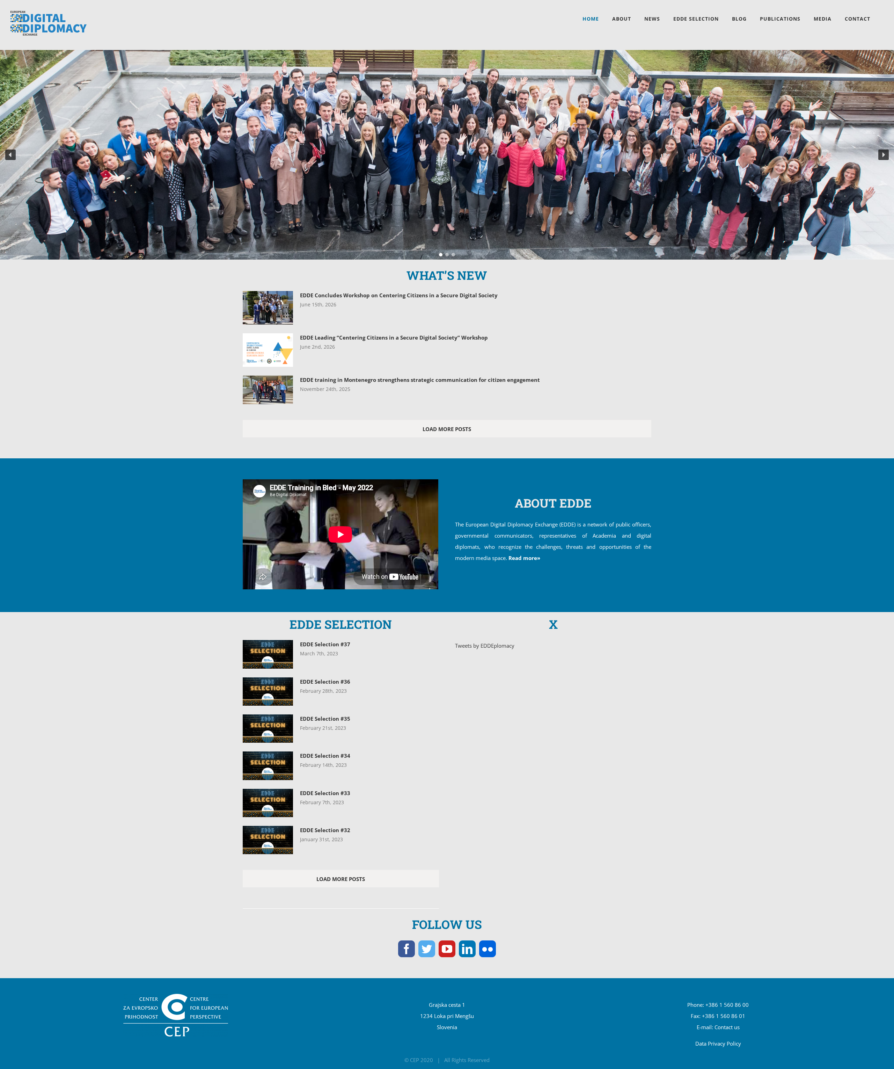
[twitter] (426, 948)
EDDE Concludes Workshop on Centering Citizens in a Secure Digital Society (399, 295)
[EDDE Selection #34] (268, 765)
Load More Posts (447, 429)
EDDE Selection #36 (325, 681)
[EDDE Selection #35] (268, 728)
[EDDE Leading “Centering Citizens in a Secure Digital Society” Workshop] (268, 350)
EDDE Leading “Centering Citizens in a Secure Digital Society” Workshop (394, 337)
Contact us (727, 1027)
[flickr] (487, 948)
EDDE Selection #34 (325, 755)
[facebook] (406, 948)
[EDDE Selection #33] (268, 803)
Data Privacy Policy (718, 1043)
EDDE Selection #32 (325, 830)
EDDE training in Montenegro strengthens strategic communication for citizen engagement (420, 379)
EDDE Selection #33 (325, 793)
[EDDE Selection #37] (268, 654)
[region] (447, 155)
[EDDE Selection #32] (268, 840)
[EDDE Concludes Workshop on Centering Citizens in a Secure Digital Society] (268, 308)
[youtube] (447, 948)
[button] (10, 155)
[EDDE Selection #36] (268, 691)
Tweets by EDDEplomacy (484, 645)
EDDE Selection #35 (325, 718)
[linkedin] (467, 948)
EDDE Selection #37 (325, 644)
